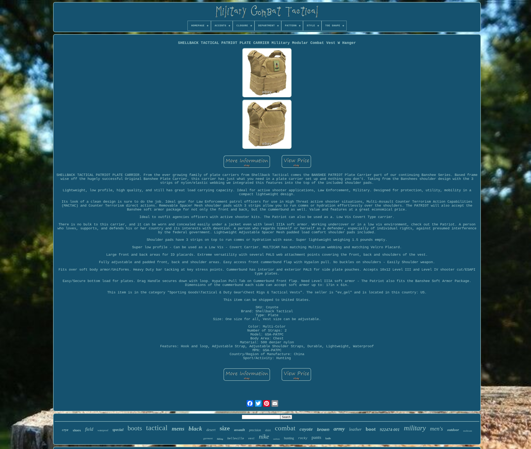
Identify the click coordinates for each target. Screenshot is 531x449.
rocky (302, 438)
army (339, 429)
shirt (268, 430)
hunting (289, 438)
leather (355, 429)
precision (255, 430)
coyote (306, 429)
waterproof (102, 430)
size (225, 428)
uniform (276, 439)
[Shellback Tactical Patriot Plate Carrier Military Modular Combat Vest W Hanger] (267, 73)
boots (135, 428)
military (415, 428)
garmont (208, 438)
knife (328, 438)
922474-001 (390, 429)
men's (436, 429)
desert (211, 430)
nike (264, 436)
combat (285, 428)
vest (251, 438)
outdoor (453, 430)
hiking (220, 439)
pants (316, 437)
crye (65, 430)
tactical (157, 428)
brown (323, 429)
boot (371, 429)
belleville (235, 438)
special (117, 429)
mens (178, 428)
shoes (77, 430)
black (195, 428)
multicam (467, 431)
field (89, 429)
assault (239, 430)
